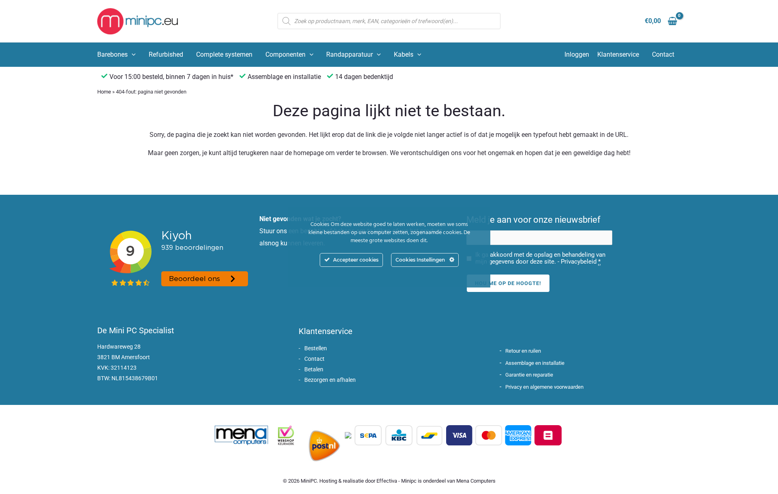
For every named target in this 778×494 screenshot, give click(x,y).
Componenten (285, 54)
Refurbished (166, 54)
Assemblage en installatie (534, 363)
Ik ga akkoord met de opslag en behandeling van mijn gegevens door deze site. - (540, 258)
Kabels (403, 54)
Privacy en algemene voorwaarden (544, 387)
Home (104, 92)
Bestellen (315, 348)
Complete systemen (224, 54)
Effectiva (386, 481)
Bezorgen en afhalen (330, 380)
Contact (663, 54)
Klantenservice (618, 54)
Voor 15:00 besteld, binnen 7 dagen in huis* (171, 77)
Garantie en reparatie (529, 375)
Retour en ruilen (523, 351)
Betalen (313, 369)
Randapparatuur (349, 54)
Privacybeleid (578, 261)
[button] (132, 55)
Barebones (112, 54)
